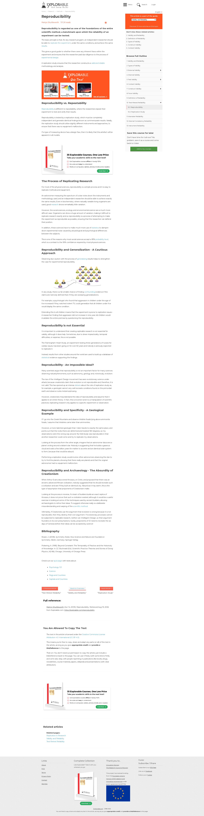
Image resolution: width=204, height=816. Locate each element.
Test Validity (132, 79)
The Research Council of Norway (117, 768)
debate (78, 385)
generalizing (82, 259)
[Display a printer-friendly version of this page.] (105, 23)
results (44, 46)
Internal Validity (133, 75)
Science (52, 571)
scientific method (80, 506)
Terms (44, 772)
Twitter (149, 775)
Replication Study (136, 112)
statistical (45, 357)
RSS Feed (153, 767)
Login (153, 4)
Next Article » (106, 588)
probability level (102, 239)
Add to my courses (144, 149)
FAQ (43, 769)
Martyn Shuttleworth (50, 22)
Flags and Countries (57, 575)
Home (44, 11)
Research (51, 11)
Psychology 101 (55, 567)
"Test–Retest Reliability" (51, 593)
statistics (95, 228)
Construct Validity (134, 45)
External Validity (133, 70)
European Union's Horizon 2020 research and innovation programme (115, 778)
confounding (89, 292)
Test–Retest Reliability (136, 103)
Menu (130, 4)
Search (144, 4)
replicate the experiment (60, 43)
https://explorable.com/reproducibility (79, 610)
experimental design (50, 57)
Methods (59, 11)
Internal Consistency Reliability (139, 121)
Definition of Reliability (136, 38)
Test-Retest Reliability (55, 741)
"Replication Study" (105, 593)
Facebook (149, 771)
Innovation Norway (112, 765)
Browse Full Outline (136, 56)
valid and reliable (98, 63)
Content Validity (134, 48)
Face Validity (132, 93)
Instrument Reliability (135, 126)
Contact (44, 780)
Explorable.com (98, 809)
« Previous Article (49, 588)
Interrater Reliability (135, 116)
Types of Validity (134, 42)
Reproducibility (48, 109)
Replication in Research (56, 736)
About (44, 765)
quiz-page (58, 561)
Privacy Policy (46, 776)
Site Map (44, 784)
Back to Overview (77, 588)
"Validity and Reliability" (77, 593)
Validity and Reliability (55, 738)
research (54, 204)
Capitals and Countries (58, 579)
